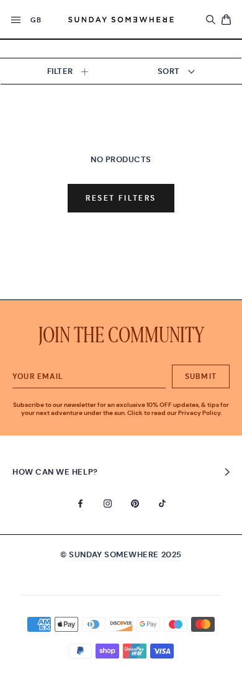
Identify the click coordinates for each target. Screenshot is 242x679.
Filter (61, 71)
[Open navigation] (15, 21)
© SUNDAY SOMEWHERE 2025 (120, 554)
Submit (201, 376)
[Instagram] (108, 502)
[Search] (210, 19)
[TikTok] (162, 502)
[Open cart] (226, 19)
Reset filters (121, 198)
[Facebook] (80, 502)
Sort (170, 71)
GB (35, 20)
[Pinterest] (135, 502)
